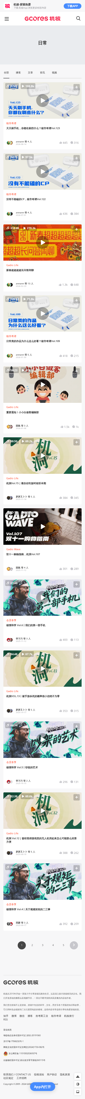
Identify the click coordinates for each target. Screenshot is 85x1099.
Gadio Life (12, 265)
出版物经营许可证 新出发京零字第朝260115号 (24, 1060)
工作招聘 (22, 1078)
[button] (42, 100)
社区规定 (8, 1078)
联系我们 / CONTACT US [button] (17, 1074)
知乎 (5, 1015)
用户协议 (52, 1074)
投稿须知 (39, 1074)
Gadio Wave (13, 549)
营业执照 (7, 1029)
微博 (14, 1015)
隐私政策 (65, 1074)
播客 (30, 1015)
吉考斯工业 (42, 1015)
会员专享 (11, 620)
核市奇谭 (11, 123)
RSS (5, 1019)
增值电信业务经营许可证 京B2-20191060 (22, 1035)
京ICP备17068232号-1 (13, 1041)
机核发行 (69, 1015)
